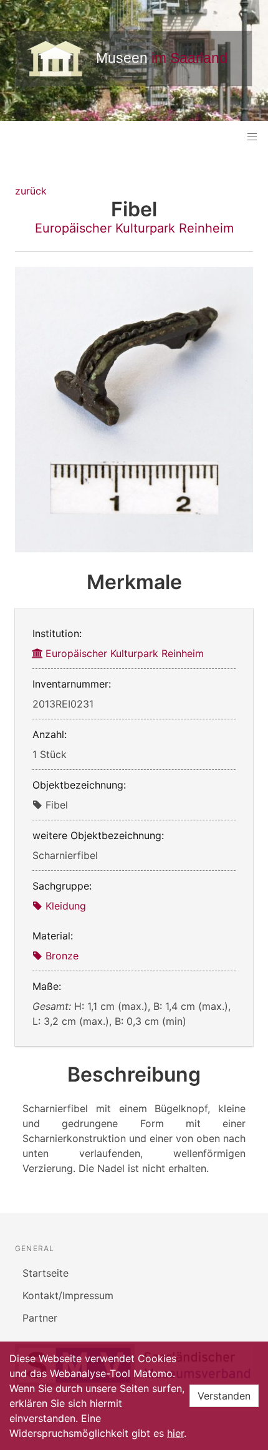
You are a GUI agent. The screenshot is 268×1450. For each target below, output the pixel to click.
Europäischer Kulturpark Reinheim (134, 228)
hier (175, 1433)
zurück (31, 191)
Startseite (45, 1273)
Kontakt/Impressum (67, 1295)
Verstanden (224, 1396)
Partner (39, 1318)
